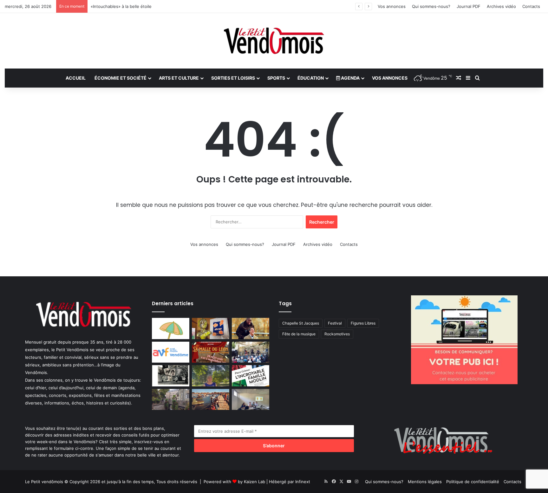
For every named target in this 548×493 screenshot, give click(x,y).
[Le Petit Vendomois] (274, 41)
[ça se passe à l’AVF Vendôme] (170, 352)
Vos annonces (392, 6)
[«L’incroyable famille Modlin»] (250, 375)
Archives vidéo (501, 6)
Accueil (76, 78)
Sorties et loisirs (233, 78)
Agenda (350, 78)
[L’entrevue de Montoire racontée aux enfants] (210, 375)
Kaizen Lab (254, 481)
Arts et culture (179, 78)
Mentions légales (425, 481)
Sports (276, 78)
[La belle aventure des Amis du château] (250, 352)
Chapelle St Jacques (300, 323)
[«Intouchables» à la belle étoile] (250, 328)
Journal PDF (468, 6)
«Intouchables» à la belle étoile (121, 6)
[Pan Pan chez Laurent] (210, 328)
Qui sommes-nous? (431, 6)
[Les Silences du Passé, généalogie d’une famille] (170, 375)
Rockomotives (337, 334)
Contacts (531, 6)
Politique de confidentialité (472, 481)
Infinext (302, 481)
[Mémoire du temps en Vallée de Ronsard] (210, 352)
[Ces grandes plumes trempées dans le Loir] (170, 399)
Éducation (310, 78)
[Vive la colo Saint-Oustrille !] (210, 399)
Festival (335, 323)
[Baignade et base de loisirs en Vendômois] (170, 328)
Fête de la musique (299, 334)
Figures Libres (363, 323)
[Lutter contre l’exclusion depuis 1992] (250, 399)
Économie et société (121, 78)
